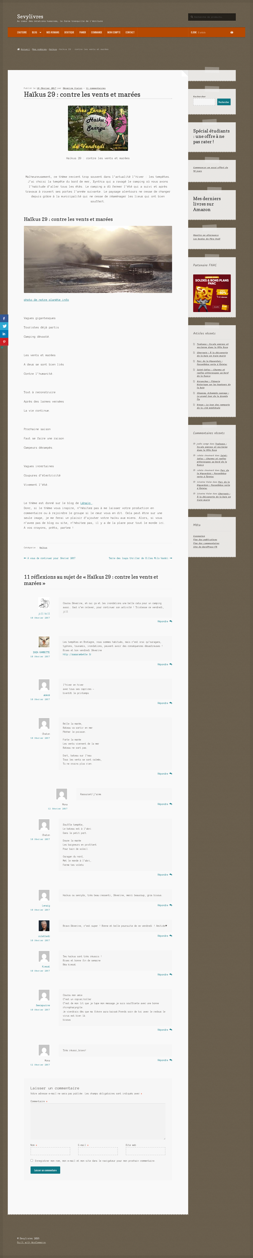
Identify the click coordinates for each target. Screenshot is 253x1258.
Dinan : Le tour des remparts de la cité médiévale (213, 406)
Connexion (199, 536)
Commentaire (39, 1101)
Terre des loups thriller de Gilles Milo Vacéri (139, 558)
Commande (96, 32)
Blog (34, 32)
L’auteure (22, 32)
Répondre (163, 621)
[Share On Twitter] (4, 326)
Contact (130, 32)
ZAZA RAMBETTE (41, 652)
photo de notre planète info (46, 299)
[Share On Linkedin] (4, 334)
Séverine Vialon (72, 88)
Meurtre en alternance (206, 235)
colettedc (44, 936)
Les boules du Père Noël (206, 239)
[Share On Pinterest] (4, 342)
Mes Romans (52, 32)
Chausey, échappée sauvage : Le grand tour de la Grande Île (213, 396)
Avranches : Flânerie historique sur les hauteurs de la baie (214, 385)
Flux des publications (205, 539)
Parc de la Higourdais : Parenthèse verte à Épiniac (212, 362)
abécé (47, 695)
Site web (131, 1145)
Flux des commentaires (206, 543)
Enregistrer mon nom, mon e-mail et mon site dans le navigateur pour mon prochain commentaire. (95, 1161)
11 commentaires (96, 88)
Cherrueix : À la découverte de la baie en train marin (212, 354)
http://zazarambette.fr (77, 654)
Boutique (69, 32)
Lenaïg (46, 905)
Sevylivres (30, 16)
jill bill (44, 613)
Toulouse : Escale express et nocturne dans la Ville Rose (213, 345)
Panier (82, 32)
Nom (34, 1145)
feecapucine (43, 1005)
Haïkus (53, 49)
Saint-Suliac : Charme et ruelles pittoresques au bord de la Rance (213, 373)
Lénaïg (86, 503)
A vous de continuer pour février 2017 (51, 558)
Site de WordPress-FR (205, 547)
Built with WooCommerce (31, 1242)
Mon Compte (113, 32)
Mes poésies (39, 49)
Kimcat (46, 966)
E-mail (83, 1145)
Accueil (25, 49)
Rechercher (199, 96)
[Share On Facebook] (4, 318)
